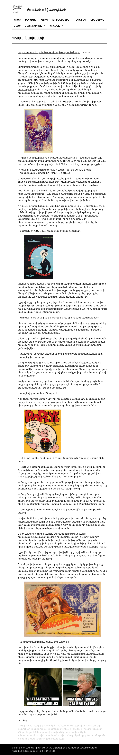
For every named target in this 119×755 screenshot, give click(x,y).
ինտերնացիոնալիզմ (48, 732)
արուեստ (24, 729)
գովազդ (97, 729)
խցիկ (44, 20)
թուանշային (61, 20)
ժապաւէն (30, 20)
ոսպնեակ (80, 20)
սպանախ (58, 738)
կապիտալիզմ (71, 732)
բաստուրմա (39, 729)
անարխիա (78, 725)
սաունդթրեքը (26, 89)
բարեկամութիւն (59, 729)
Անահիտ (64, 725)
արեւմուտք (94, 725)
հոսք (17, 20)
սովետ (47, 738)
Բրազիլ (86, 729)
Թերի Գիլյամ (26, 732)
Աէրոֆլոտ (27, 725)
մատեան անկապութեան (46, 9)
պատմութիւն (96, 735)
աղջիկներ (51, 725)
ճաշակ (72, 735)
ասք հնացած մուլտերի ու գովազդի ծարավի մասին (49, 52)
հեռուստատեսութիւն (32, 735)
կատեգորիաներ (35, 26)
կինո (84, 732)
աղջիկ (39, 725)
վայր (17, 26)
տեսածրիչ (97, 20)
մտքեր (82, 735)
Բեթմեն (75, 729)
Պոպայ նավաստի (30, 738)
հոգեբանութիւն (56, 735)
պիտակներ (56, 26)
